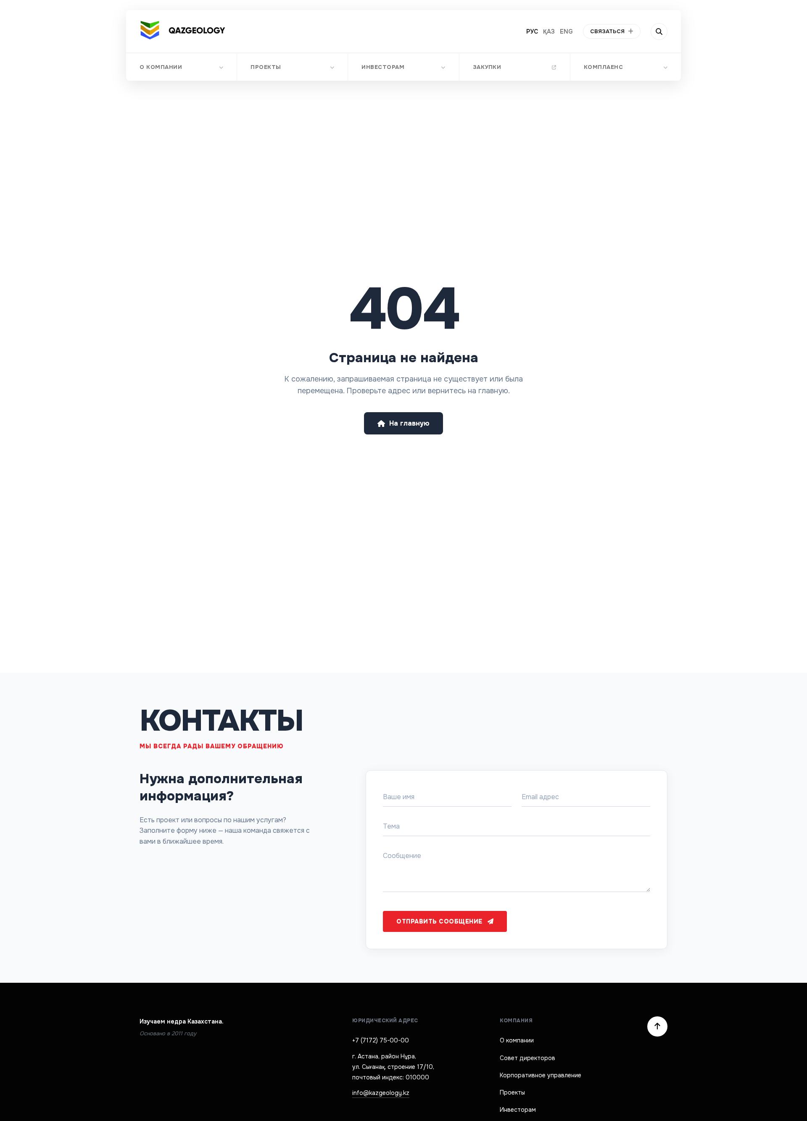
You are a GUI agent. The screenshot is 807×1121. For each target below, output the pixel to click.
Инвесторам (518, 1109)
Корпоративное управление (540, 1075)
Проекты (512, 1092)
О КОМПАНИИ (161, 67)
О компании (517, 1040)
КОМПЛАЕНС (603, 67)
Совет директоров (527, 1058)
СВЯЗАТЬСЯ (607, 31)
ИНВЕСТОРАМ (382, 67)
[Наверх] (657, 1026)
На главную (409, 423)
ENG (566, 31)
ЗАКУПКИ (487, 67)
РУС (532, 31)
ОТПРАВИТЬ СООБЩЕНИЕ (439, 921)
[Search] (659, 31)
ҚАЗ (549, 31)
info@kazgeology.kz (380, 1093)
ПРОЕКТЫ (266, 67)
